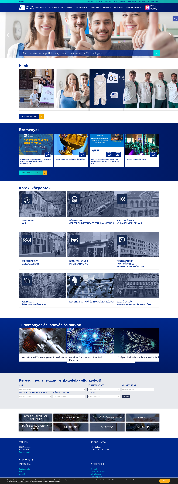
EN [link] (23, 1)
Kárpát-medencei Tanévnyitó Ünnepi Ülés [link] (70, 159)
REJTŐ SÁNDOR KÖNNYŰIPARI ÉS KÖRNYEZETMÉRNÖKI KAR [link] (130, 264)
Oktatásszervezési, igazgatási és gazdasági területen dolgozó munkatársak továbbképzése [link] (35, 161)
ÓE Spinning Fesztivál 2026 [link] (136, 159)
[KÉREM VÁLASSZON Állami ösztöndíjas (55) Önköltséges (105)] (36, 396)
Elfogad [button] (164, 481)
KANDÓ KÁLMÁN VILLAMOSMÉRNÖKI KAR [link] (129, 221)
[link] (175, 18)
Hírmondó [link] (23, 471)
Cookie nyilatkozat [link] (98, 476)
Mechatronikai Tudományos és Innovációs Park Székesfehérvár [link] (53, 357)
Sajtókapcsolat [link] (24, 469)
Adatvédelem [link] (96, 474)
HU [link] (20, 1)
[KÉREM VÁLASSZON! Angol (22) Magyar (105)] (104, 396)
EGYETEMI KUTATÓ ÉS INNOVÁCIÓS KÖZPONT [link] (92, 302)
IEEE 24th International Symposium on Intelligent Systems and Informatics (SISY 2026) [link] (105, 161)
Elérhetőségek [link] (24, 452)
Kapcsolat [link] (94, 469)
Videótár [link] (22, 474)
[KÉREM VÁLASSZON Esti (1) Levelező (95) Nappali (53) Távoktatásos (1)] (139, 389)
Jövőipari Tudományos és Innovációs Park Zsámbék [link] (143, 357)
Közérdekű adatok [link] (98, 471)
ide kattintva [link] (21, 482)
